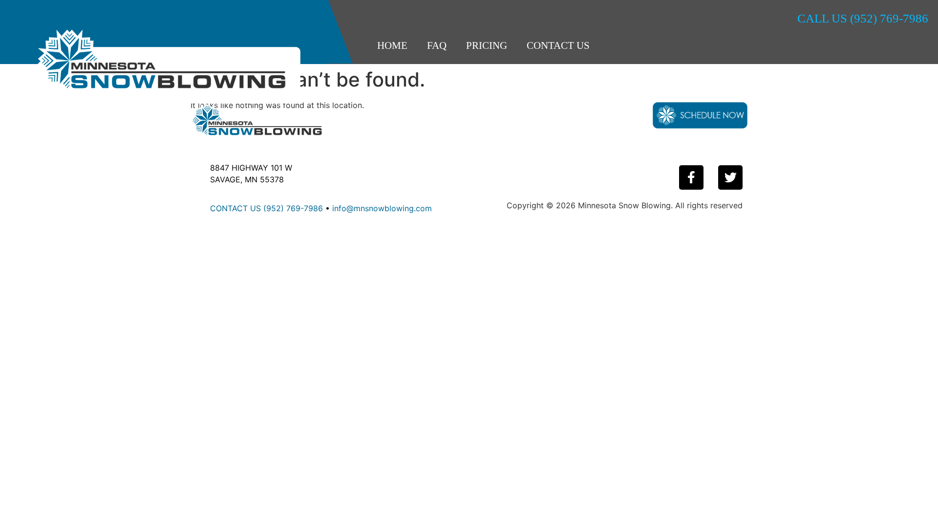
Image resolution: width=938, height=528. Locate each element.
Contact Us (558, 45)
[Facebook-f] (691, 177)
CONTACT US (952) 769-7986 (266, 208)
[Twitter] (730, 177)
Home (392, 45)
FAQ (437, 45)
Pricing (486, 45)
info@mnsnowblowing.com (382, 208)
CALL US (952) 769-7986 (862, 18)
